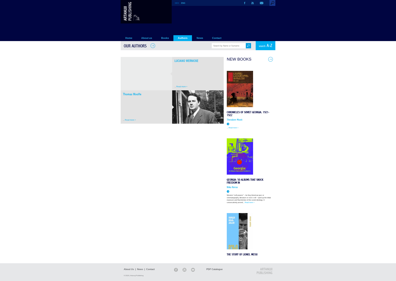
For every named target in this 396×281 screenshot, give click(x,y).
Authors (182, 38)
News (200, 38)
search (265, 45)
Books (165, 38)
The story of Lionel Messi (242, 254)
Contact (216, 38)
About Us (129, 269)
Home (128, 38)
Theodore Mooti (234, 119)
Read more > (181, 87)
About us (146, 38)
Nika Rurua (232, 187)
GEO (177, 3)
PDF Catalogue (214, 269)
